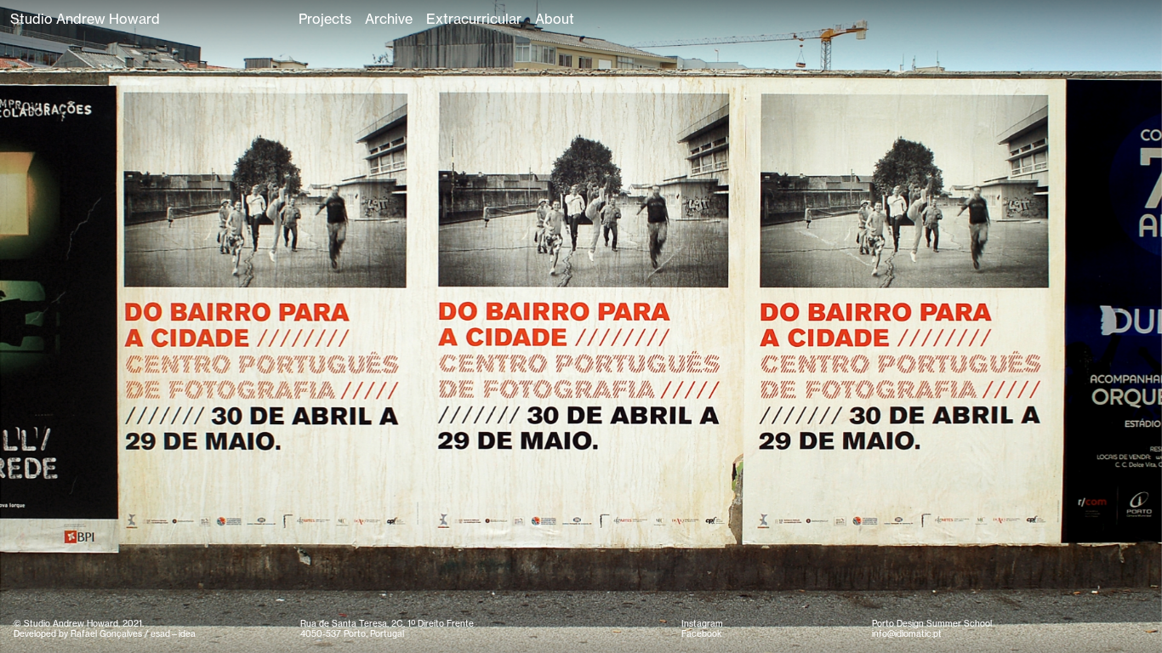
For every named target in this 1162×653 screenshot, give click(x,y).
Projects (325, 18)
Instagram (702, 624)
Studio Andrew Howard (85, 18)
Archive (389, 18)
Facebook (701, 634)
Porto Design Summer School (932, 624)
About (554, 18)
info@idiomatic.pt (907, 634)
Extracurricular (473, 18)
